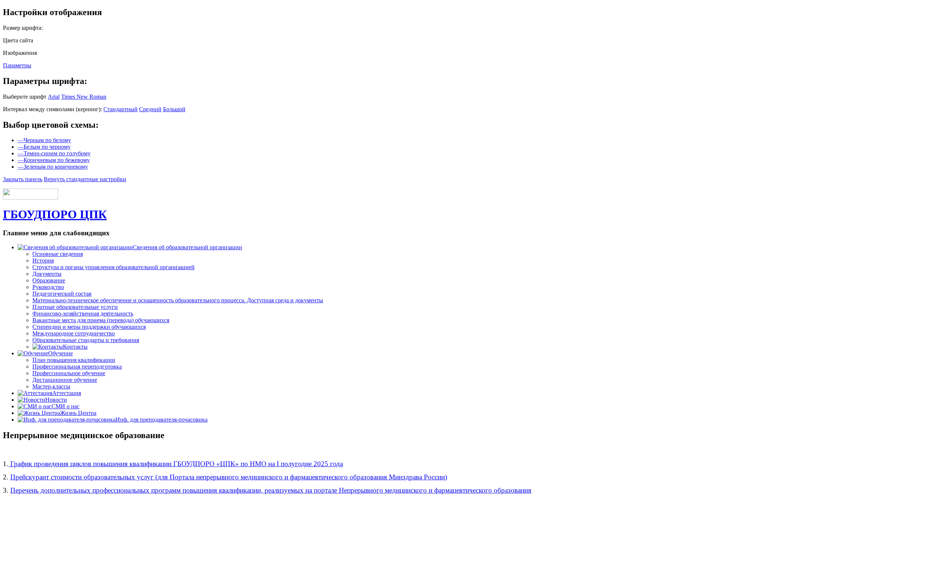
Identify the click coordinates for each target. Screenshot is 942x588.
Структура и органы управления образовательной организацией (113, 267)
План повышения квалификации (73, 360)
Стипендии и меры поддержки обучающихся (89, 327)
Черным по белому (44, 140)
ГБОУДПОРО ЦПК (55, 214)
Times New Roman (83, 97)
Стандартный (120, 109)
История (43, 260)
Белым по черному (44, 147)
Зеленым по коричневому (53, 166)
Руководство (48, 287)
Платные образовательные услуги (75, 307)
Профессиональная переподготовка (77, 366)
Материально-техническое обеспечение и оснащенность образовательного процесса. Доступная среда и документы (177, 300)
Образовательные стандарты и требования (85, 340)
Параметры (17, 65)
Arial (54, 97)
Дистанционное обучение (64, 380)
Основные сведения (57, 254)
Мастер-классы (51, 386)
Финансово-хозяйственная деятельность (82, 313)
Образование (48, 280)
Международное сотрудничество (73, 333)
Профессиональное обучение (68, 373)
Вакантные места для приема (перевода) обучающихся (100, 320)
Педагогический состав (62, 294)
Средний (150, 109)
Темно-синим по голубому (54, 153)
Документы (46, 274)
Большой (174, 109)
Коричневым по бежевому (54, 160)
